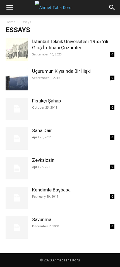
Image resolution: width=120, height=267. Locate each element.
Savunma (41, 219)
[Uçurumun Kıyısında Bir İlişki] (17, 79)
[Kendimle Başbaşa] (17, 198)
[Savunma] (17, 227)
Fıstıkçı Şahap (46, 101)
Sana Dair (42, 130)
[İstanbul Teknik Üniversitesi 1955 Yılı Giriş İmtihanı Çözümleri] (17, 49)
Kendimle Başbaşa (51, 190)
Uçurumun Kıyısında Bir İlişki (61, 71)
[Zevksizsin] (17, 168)
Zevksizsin (43, 160)
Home (10, 22)
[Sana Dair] (17, 138)
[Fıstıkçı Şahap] (17, 109)
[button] (9, 7)
